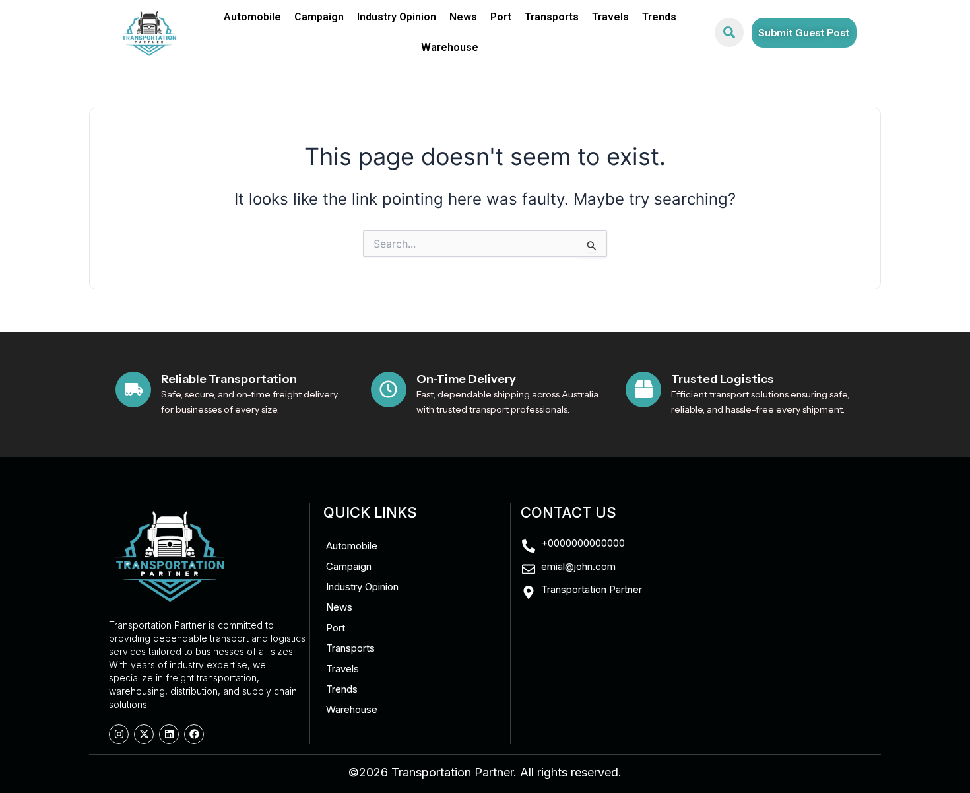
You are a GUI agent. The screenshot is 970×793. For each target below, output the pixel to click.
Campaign (319, 17)
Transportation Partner (452, 772)
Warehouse (449, 47)
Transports (552, 17)
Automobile (252, 17)
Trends (659, 17)
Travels (610, 17)
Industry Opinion (396, 17)
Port (500, 17)
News (463, 17)
